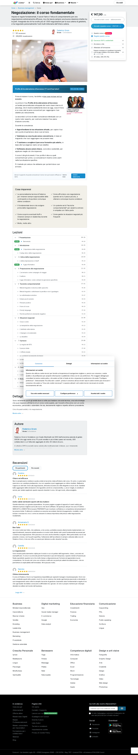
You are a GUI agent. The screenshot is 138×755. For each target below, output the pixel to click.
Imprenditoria (18, 612)
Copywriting (103, 608)
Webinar (16, 737)
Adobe (72, 683)
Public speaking (105, 620)
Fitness (44, 659)
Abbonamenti (18, 710)
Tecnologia (74, 679)
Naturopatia (46, 675)
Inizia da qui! (17, 707)
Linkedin (94, 737)
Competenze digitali (81, 650)
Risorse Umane (18, 616)
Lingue (101, 628)
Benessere (47, 650)
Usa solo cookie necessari (40, 393)
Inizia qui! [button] (49, 3)
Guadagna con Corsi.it (40, 717)
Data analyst (46, 624)
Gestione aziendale (20, 644)
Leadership (17, 628)
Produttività (17, 640)
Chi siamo (35, 707)
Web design (103, 683)
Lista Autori (36, 723)
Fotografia (103, 655)
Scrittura (102, 624)
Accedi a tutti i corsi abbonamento (107, 19)
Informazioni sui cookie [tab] (99, 363)
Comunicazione (107, 603)
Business (17, 603)
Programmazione (76, 675)
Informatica (74, 655)
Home (13, 8)
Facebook (95, 724)
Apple (72, 687)
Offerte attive (18, 713)
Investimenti (74, 608)
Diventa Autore (37, 720)
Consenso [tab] (38, 363)
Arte (100, 663)
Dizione (102, 616)
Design (101, 671)
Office (72, 663)
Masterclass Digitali (20, 717)
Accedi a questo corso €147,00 (107, 26)
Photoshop (103, 687)
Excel (72, 667)
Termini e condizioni (39, 726)
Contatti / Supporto (39, 710)
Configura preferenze (67, 393)
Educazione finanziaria (82, 603)
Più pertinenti (20, 468)
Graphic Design (105, 659)
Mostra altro (17, 413)
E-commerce (46, 616)
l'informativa (101, 713)
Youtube (94, 728)
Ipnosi (15, 655)
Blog (14, 740)
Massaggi (44, 663)
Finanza (73, 612)
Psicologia (16, 667)
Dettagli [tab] (69, 363)
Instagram (95, 733)
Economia (74, 620)
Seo (42, 608)
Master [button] (73, 3)
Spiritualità (17, 675)
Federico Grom (29, 429)
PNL (100, 612)
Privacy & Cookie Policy (41, 733)
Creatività (102, 667)
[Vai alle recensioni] (18, 30)
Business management (26, 8)
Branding (16, 624)
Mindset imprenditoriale (21, 608)
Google (44, 620)
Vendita (15, 620)
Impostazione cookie (40, 729)
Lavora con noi (37, 713)
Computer (74, 659)
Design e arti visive (109, 650)
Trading (73, 616)
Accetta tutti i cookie (98, 393)
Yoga (43, 655)
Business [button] (61, 3)
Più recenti (35, 468)
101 (20, 33)
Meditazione (17, 659)
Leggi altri (19, 592)
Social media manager (49, 612)
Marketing (16, 636)
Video (101, 679)
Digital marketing (50, 603)
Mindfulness (17, 671)
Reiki (43, 671)
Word (72, 671)
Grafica (102, 675)
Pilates (43, 667)
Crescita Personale (23, 650)
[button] (29, 3)
